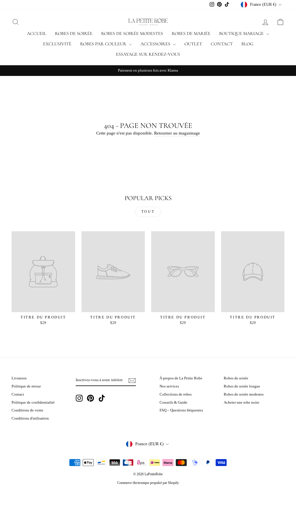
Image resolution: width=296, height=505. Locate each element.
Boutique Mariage (242, 33)
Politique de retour (26, 386)
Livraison (19, 378)
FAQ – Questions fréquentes (181, 410)
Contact (222, 44)
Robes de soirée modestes (132, 33)
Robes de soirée (73, 33)
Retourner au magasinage (177, 133)
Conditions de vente (27, 410)
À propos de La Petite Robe (181, 378)
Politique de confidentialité (33, 402)
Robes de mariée (191, 33)
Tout (148, 212)
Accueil (36, 33)
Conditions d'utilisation (30, 418)
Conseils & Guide (173, 402)
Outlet (193, 44)
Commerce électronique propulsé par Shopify (148, 483)
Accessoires (155, 44)
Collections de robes (176, 394)
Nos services (169, 386)
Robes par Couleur (103, 44)
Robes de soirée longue (242, 386)
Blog (247, 44)
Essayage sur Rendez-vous (148, 54)
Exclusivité (57, 44)
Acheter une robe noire (241, 402)
